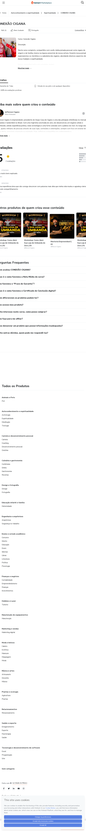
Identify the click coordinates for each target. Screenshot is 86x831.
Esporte (5, 730)
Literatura (6, 559)
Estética (5, 650)
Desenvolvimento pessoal (12, 446)
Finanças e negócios (10, 576)
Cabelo (4, 646)
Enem (4, 548)
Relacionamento (8, 713)
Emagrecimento (8, 727)
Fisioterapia (6, 734)
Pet (3, 401)
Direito (4, 541)
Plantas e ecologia (10, 692)
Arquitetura (6, 520)
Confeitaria (6, 464)
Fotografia (6, 492)
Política (5, 562)
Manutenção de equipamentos (15, 615)
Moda (4, 660)
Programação (7, 755)
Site (3, 758)
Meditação (6, 422)
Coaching (5, 443)
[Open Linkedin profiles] (13, 788)
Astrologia (6, 415)
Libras (4, 555)
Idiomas (5, 552)
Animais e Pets (8, 397)
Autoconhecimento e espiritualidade (18, 411)
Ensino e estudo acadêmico (13, 534)
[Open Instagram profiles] (23, 788)
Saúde (4, 737)
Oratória (5, 450)
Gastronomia (7, 471)
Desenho (5, 678)
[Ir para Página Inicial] (42, 2)
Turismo (5, 604)
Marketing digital (8, 632)
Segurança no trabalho (10, 523)
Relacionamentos (9, 709)
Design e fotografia (10, 485)
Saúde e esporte (9, 723)
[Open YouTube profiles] (18, 788)
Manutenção (6, 618)
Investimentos (7, 591)
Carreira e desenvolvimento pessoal (17, 436)
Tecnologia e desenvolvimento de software (21, 748)
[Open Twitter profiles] (9, 788)
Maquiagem (6, 657)
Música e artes (8, 671)
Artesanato (6, 674)
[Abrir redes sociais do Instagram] (83, 113)
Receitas (5, 475)
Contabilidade (7, 580)
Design (4, 489)
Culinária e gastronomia (12, 460)
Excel (4, 751)
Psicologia (6, 566)
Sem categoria (8, 769)
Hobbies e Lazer (9, 601)
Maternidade (7, 506)
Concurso (5, 537)
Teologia (5, 425)
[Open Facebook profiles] (3, 788)
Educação (5, 544)
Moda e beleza (8, 642)
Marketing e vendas (10, 629)
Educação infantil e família (13, 502)
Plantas (5, 699)
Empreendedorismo (9, 583)
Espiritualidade (7, 418)
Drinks (4, 468)
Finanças (5, 587)
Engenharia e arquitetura (12, 516)
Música (4, 681)
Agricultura (6, 695)
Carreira (5, 439)
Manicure (5, 653)
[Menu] (3, 2)
